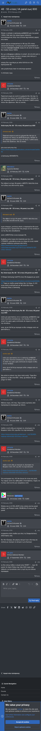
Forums (3, 691)
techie (5, 12)
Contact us (4, 695)
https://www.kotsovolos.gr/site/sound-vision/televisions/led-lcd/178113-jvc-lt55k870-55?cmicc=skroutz (18, 247)
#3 (39, 122)
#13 (39, 530)
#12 (39, 503)
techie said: (6, 353)
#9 (39, 400)
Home (3, 687)
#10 (39, 425)
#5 (39, 205)
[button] (3, 3)
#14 (39, 562)
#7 (39, 308)
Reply (38, 77)
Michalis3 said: (7, 214)
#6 (39, 270)
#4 (39, 176)
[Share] (36, 30)
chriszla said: (7, 131)
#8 (39, 350)
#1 (39, 30)
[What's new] (34, 2)
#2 (39, 93)
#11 (39, 456)
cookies (19, 709)
